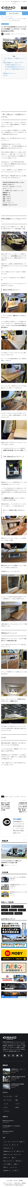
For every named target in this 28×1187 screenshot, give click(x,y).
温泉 (13, 1157)
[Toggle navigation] (22, 8)
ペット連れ (15, 1170)
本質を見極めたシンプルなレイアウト (13, 62)
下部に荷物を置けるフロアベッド (14, 67)
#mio (6, 796)
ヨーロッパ (17, 1154)
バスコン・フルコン (7, 913)
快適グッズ (7, 1157)
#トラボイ (17, 796)
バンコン (4, 910)
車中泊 (6, 1167)
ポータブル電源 (8, 1164)
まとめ (5, 75)
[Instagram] (13, 1056)
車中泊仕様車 (5, 906)
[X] (9, 1056)
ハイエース (14, 1141)
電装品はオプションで (9, 73)
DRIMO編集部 (7, 34)
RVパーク (15, 1144)
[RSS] (21, 1056)
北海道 (16, 1164)
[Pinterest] (17, 1056)
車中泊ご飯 (19, 1160)
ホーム (2, 16)
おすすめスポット (8, 1148)
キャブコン (13, 910)
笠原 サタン (6, 865)
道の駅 (21, 1141)
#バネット (11, 796)
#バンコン (23, 796)
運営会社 (24, 1183)
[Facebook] (4, 1056)
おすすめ (15, 1180)
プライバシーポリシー (8, 1183)
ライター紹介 (9, 1180)
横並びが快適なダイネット (13, 65)
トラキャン (18, 913)
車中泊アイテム (8, 1154)
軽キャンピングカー (17, 906)
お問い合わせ (17, 1183)
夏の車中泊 (7, 1170)
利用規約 (21, 1180)
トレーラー (21, 910)
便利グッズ (20, 1151)
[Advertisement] (14, 94)
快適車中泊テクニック (9, 1151)
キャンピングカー (9, 16)
